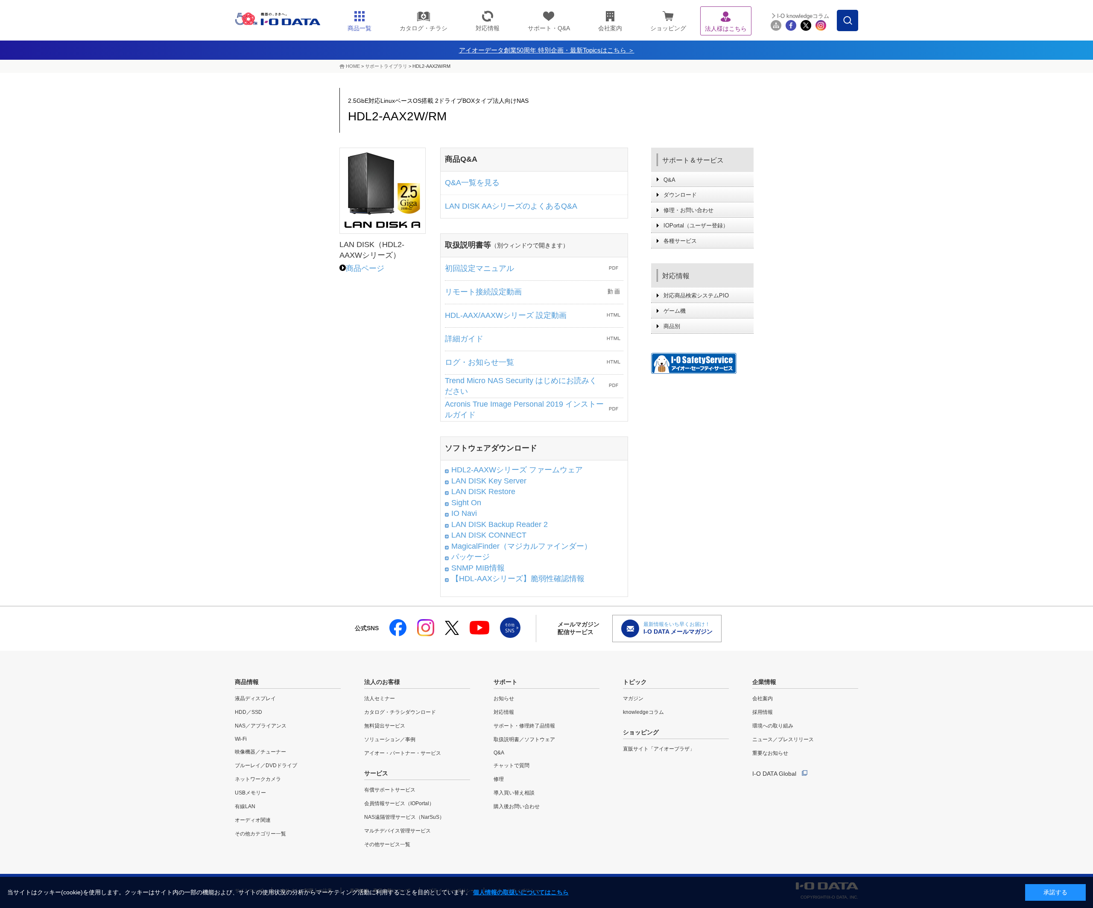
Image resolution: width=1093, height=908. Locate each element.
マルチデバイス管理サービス (397, 831)
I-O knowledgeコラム (803, 16)
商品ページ (365, 268)
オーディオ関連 (253, 820)
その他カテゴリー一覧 (260, 834)
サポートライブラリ (386, 66)
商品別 (671, 326)
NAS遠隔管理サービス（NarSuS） (404, 817)
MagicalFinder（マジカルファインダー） (521, 546)
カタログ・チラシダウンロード (400, 712)
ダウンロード (680, 195)
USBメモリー (250, 793)
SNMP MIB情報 (478, 568)
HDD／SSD (248, 712)
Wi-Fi (241, 739)
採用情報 (762, 712)
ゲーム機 (674, 311)
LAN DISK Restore (483, 491)
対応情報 (676, 275)
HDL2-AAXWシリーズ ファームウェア (517, 470)
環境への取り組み (772, 726)
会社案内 (762, 698)
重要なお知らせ (770, 753)
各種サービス (680, 241)
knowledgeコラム (643, 712)
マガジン (633, 698)
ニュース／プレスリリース (783, 739)
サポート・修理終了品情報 (524, 726)
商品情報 (247, 681)
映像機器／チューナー (260, 752)
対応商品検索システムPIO (696, 295)
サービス (376, 773)
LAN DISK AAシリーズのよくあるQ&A (511, 206)
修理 (499, 779)
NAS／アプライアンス (260, 726)
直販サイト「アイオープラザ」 (659, 749)
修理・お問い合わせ (688, 210)
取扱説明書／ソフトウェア (524, 739)
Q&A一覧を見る (472, 182)
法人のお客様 (382, 681)
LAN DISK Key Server (488, 481)
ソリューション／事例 (389, 739)
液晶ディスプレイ (255, 698)
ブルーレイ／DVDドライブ (266, 765)
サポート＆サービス (693, 160)
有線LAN (245, 806)
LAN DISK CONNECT (488, 535)
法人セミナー (379, 698)
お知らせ (504, 698)
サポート (505, 681)
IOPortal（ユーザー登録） (695, 225)
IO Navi (464, 513)
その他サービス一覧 (387, 844)
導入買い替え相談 (514, 793)
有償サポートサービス (389, 790)
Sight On (466, 502)
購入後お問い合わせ (517, 806)
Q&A (669, 180)
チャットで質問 (511, 765)
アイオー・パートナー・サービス (402, 753)
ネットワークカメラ (258, 779)
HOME (353, 66)
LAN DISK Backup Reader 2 (499, 524)
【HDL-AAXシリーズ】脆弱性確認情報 (517, 578)
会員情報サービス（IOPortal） (399, 803)
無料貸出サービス (384, 726)
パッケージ (470, 557)
